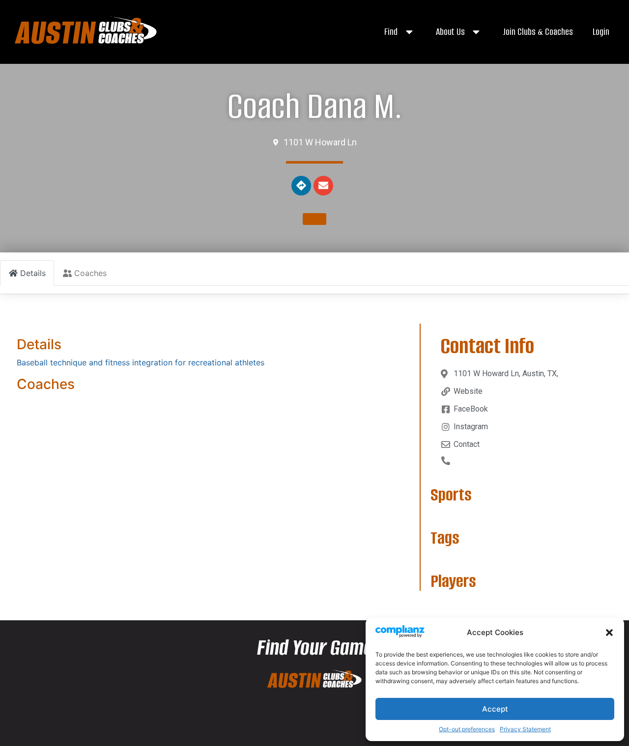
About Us (450, 31)
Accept (495, 709)
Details (39, 344)
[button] (609, 632)
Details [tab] (33, 273)
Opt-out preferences (467, 729)
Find (391, 31)
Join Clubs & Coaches (538, 31)
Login (601, 31)
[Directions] (301, 185)
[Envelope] (323, 185)
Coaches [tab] (90, 273)
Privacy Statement (525, 729)
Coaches (46, 384)
